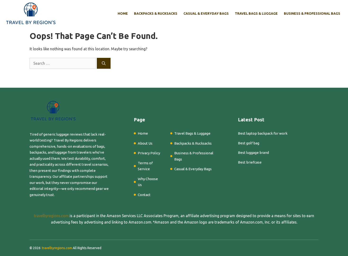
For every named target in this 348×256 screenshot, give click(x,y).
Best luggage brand (253, 153)
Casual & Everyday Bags (206, 13)
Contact (144, 195)
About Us (145, 143)
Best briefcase (250, 162)
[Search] (104, 63)
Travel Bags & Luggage (256, 13)
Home (123, 13)
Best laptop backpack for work (262, 133)
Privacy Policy (149, 153)
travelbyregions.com (51, 216)
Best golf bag (248, 143)
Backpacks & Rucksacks (155, 13)
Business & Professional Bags (312, 13)
